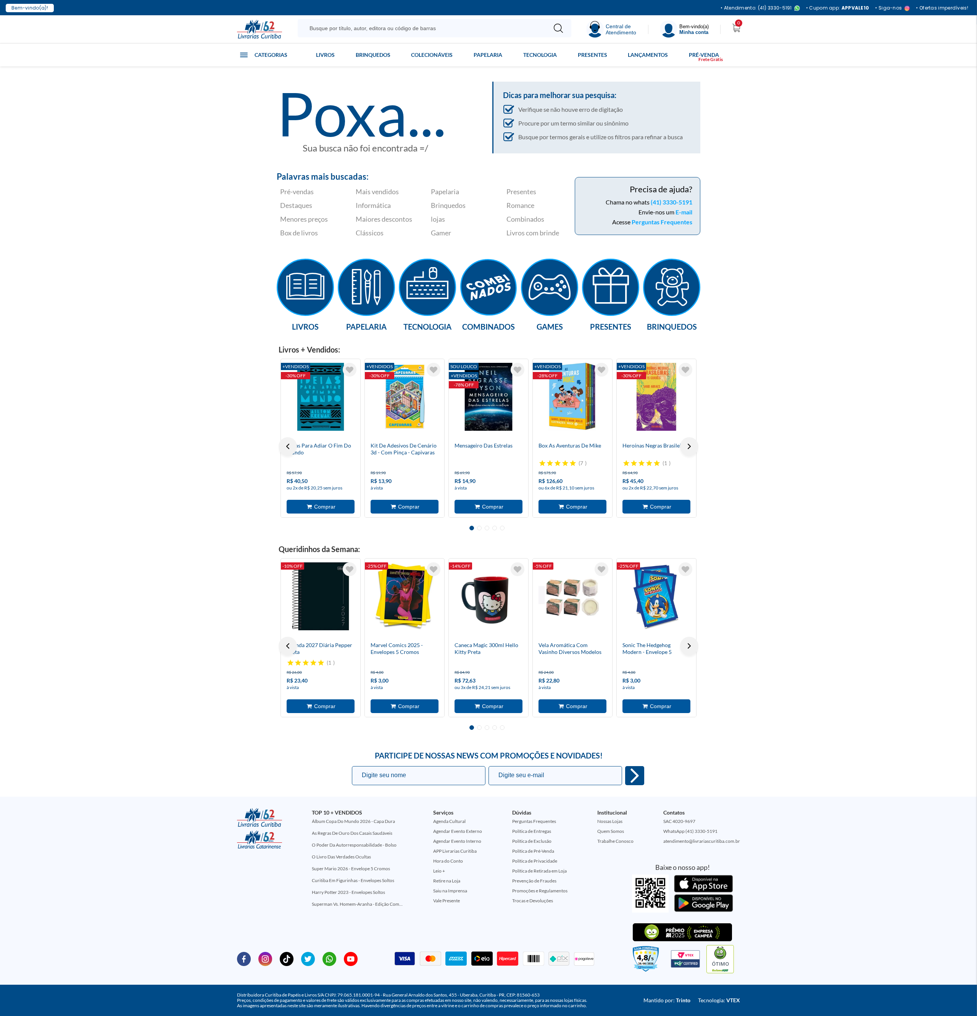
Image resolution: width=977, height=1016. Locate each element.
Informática (373, 205)
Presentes (592, 55)
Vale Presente (446, 900)
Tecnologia (540, 55)
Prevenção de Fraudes (534, 881)
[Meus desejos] (349, 370)
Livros (325, 55)
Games (550, 326)
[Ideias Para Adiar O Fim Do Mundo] (321, 397)
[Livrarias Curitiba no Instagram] (265, 958)
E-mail (684, 212)
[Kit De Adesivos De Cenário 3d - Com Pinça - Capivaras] (405, 397)
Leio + (439, 871)
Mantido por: (666, 1000)
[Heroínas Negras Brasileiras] (656, 397)
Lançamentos (648, 55)
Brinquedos (373, 55)
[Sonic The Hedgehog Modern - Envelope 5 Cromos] (656, 596)
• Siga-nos (888, 8)
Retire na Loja (446, 881)
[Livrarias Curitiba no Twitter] (308, 958)
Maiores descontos (384, 219)
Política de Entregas (531, 831)
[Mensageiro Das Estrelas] (488, 397)
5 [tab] (502, 528)
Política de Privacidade (534, 861)
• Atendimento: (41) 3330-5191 (756, 8)
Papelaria (488, 55)
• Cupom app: (837, 8)
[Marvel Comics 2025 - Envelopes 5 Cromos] (405, 596)
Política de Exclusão (531, 841)
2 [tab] (479, 528)
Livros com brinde (532, 233)
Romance (520, 205)
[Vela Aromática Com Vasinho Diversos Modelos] (572, 596)
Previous (288, 446)
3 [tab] (487, 528)
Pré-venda (704, 55)
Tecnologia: (719, 1000)
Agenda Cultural (449, 821)
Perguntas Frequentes (662, 221)
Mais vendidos (377, 191)
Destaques (296, 205)
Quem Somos (610, 831)
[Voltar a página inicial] (259, 28)
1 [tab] (471, 528)
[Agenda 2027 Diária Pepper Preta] (321, 596)
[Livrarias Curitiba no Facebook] (244, 958)
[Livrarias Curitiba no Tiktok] (286, 958)
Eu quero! (634, 775)
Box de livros (299, 233)
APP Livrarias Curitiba (455, 851)
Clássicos (370, 233)
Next (689, 446)
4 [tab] (494, 528)
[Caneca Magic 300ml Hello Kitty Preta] (488, 596)
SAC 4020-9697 (679, 821)
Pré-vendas (297, 191)
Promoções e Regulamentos (539, 891)
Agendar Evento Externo (457, 831)
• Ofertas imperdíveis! (942, 8)
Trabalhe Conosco (615, 841)
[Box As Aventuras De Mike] (572, 397)
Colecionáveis (432, 55)
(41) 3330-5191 (671, 202)
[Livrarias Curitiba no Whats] (329, 958)
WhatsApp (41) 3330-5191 (690, 831)
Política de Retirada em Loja (539, 871)
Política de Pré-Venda (533, 851)
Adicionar (321, 507)
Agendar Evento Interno (457, 841)
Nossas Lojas (609, 821)
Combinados (525, 219)
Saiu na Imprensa (450, 891)
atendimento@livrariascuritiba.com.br (701, 841)
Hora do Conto (448, 861)
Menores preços (304, 219)
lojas (438, 219)
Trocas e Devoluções (532, 900)
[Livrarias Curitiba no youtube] (351, 958)
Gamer (441, 233)
